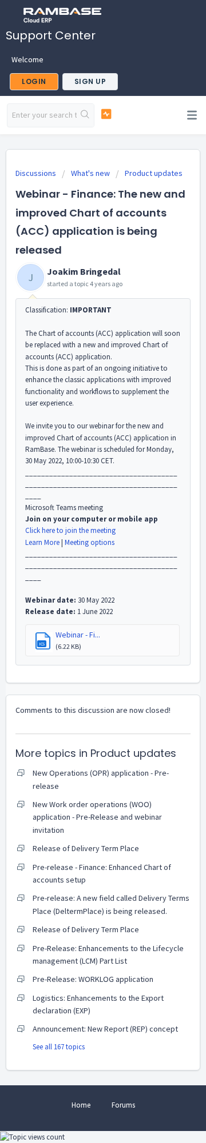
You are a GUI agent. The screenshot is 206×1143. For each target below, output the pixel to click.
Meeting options (89, 542)
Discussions (35, 173)
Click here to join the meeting (70, 530)
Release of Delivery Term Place (86, 848)
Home (81, 1105)
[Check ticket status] (106, 114)
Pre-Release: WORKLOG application (93, 979)
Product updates (154, 173)
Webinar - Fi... (78, 634)
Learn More (42, 542)
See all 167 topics (59, 1047)
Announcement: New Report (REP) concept (105, 1029)
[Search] (85, 115)
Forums (123, 1105)
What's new (90, 173)
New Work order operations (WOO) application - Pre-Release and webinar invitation (97, 817)
